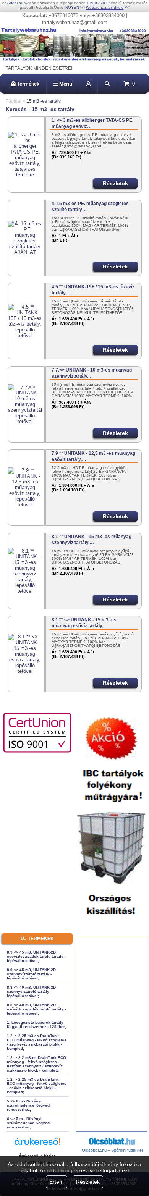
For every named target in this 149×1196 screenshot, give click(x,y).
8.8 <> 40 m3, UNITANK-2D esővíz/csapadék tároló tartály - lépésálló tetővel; (36, 1009)
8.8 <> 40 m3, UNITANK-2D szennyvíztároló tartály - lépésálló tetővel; (31, 991)
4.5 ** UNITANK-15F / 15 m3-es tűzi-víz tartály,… (93, 290)
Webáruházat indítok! (105, 7)
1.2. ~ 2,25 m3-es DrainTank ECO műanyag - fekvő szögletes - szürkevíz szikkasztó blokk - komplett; (36, 1042)
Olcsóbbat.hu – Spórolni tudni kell (112, 1150)
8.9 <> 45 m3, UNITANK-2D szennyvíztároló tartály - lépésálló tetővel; (31, 974)
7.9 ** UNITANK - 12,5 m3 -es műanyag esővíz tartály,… (93, 456)
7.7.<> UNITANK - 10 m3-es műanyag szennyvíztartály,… (92, 373)
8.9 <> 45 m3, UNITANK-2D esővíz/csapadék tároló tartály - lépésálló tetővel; (36, 956)
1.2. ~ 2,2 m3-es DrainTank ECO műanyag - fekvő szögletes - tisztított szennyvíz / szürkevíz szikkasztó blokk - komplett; (36, 1063)
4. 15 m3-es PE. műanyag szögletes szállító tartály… (90, 206)
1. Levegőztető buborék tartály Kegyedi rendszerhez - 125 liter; (36, 1024)
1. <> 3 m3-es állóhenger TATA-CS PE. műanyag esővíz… (92, 123)
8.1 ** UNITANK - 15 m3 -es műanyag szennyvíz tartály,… (91, 539)
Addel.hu (15, 3)
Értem (56, 1182)
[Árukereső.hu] (37, 1145)
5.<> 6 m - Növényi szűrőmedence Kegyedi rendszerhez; (29, 1105)
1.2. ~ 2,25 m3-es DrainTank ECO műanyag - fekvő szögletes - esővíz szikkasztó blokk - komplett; (36, 1085)
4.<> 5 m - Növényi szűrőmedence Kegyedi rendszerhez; (29, 1123)
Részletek (88, 1182)
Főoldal (13, 101)
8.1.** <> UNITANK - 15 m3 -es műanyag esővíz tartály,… (84, 623)
